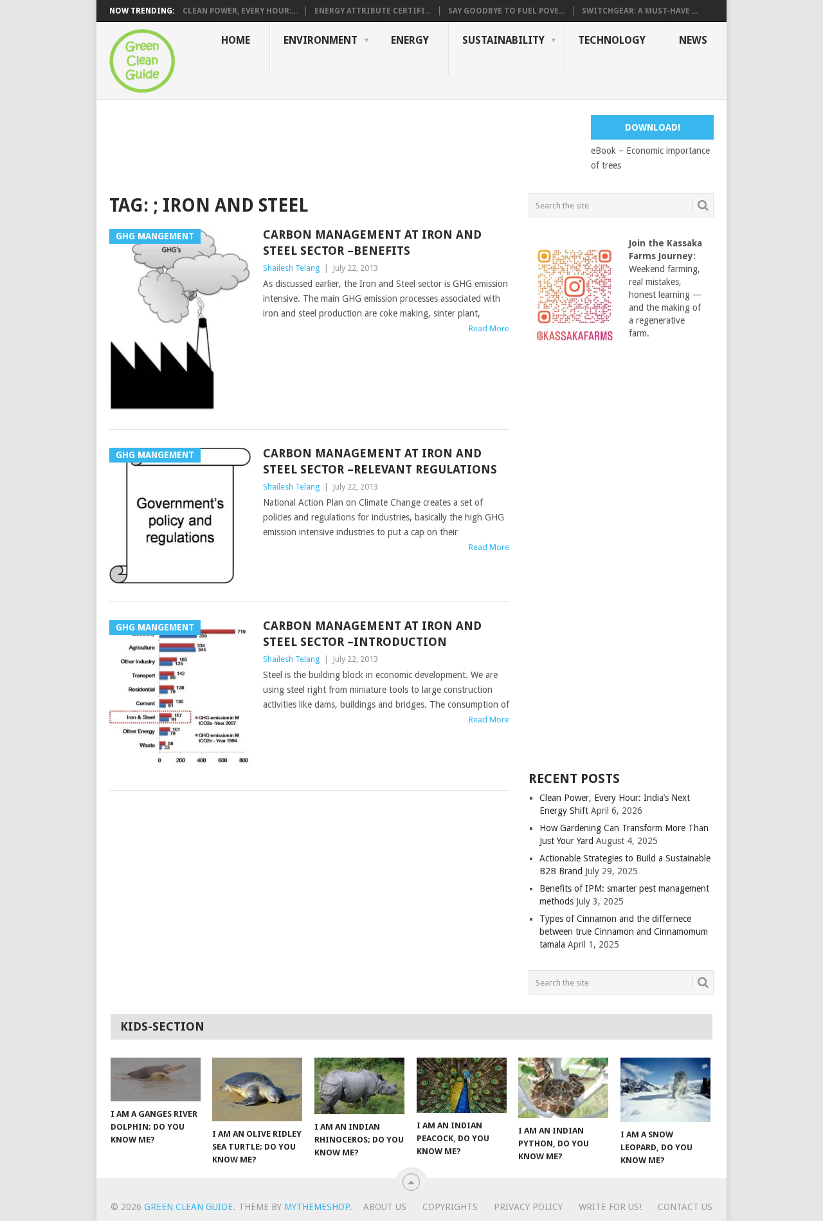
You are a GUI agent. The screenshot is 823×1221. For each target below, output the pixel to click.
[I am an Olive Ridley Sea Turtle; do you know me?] (257, 1089)
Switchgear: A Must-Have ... (640, 10)
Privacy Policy (528, 1207)
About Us (384, 1207)
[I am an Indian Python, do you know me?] (563, 1088)
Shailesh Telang (291, 268)
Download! (652, 127)
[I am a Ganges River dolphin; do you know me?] (156, 1079)
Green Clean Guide (188, 1207)
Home (235, 40)
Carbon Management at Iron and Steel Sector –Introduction (372, 633)
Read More (489, 328)
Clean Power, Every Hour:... (240, 10)
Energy (410, 40)
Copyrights (450, 1207)
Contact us (685, 1207)
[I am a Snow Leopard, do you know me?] (665, 1090)
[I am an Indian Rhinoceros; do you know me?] (359, 1086)
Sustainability (503, 40)
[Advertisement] (343, 144)
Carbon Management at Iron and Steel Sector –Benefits (372, 242)
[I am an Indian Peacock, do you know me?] (462, 1085)
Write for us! (610, 1207)
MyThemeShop (317, 1207)
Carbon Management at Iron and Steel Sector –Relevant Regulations (380, 461)
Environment (320, 40)
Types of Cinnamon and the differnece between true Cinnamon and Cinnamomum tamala (623, 931)
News (693, 40)
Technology (612, 40)
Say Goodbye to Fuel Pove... (506, 10)
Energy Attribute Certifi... (372, 10)
